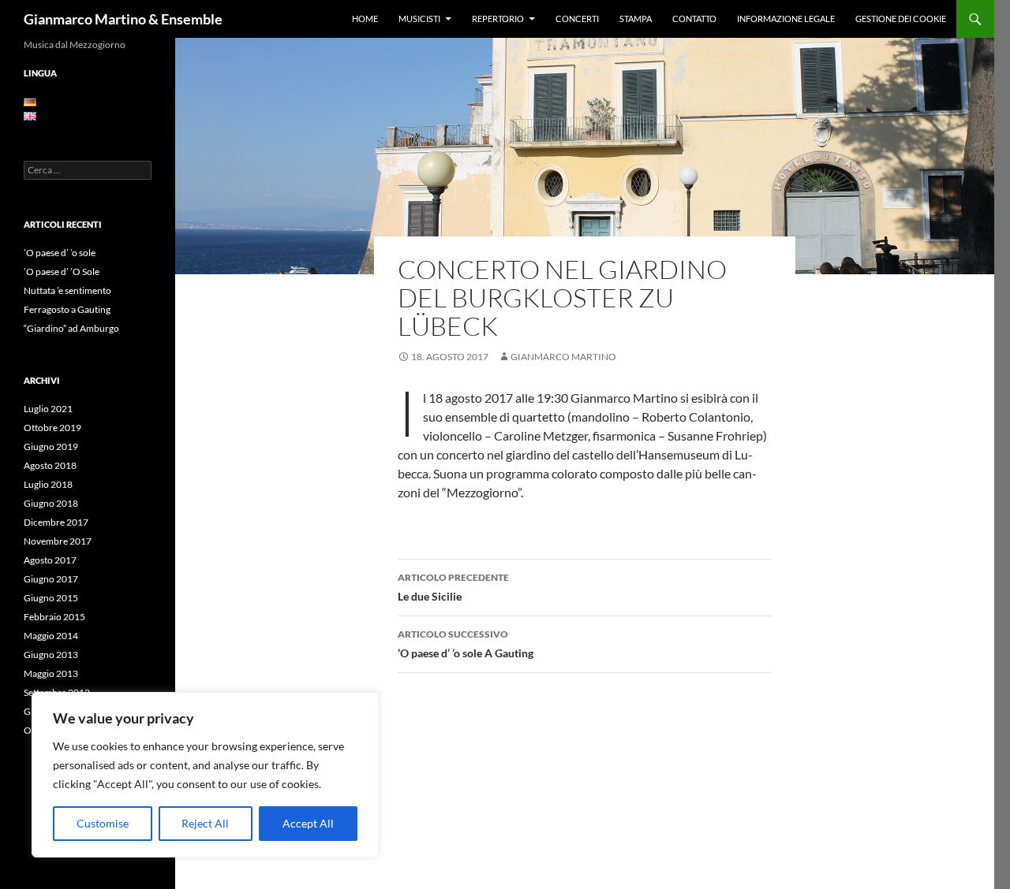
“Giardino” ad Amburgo (71, 328)
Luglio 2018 (48, 484)
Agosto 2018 (50, 465)
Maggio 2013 (51, 673)
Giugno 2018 (51, 503)
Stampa (635, 18)
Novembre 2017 (58, 541)
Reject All (205, 823)
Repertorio (498, 18)
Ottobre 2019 (52, 427)
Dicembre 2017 (56, 522)
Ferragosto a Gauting (67, 309)
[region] (205, 774)
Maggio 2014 (51, 636)
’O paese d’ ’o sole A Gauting (465, 644)
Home (365, 18)
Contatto (694, 18)
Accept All (308, 823)
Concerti (577, 18)
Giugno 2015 (51, 598)
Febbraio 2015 (54, 617)
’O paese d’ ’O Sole (61, 271)
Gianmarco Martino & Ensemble (123, 19)
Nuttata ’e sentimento (67, 290)
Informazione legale (786, 18)
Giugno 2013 (51, 654)
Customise (103, 823)
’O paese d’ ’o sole (59, 253)
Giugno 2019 (51, 446)
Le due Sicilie (453, 587)
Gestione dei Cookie (900, 18)
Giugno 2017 (51, 579)
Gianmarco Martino (563, 357)
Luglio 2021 (48, 409)
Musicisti (419, 18)
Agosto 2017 (50, 560)
